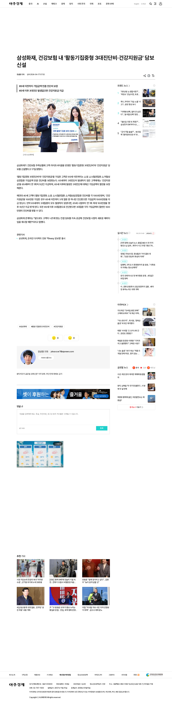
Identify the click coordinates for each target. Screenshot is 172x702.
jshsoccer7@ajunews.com (62, 351)
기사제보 (50, 675)
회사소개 (12, 675)
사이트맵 (124, 675)
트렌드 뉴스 (122, 85)
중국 (30, 4)
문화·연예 (110, 4)
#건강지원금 (58, 326)
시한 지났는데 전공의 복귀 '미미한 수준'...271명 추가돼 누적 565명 (30, 581)
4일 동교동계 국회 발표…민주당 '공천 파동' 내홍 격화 (30, 608)
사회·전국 (81, 4)
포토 (99, 4)
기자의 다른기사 (46, 358)
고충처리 (111, 675)
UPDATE (149, 233)
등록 (101, 428)
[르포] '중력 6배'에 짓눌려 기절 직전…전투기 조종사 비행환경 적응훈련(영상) (62, 581)
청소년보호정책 (83, 675)
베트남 (152, 368)
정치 (71, 4)
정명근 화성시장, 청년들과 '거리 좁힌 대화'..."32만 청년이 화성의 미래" (136, 255)
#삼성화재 (23, 326)
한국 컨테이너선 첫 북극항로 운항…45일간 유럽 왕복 (137, 277)
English (136, 4)
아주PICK (121, 304)
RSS (135, 675)
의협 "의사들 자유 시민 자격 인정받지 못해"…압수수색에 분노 (95, 608)
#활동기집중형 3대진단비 (40, 326)
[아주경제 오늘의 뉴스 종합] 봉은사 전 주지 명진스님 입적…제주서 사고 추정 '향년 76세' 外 (138, 244)
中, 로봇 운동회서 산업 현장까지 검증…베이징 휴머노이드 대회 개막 (137, 288)
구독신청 (24, 675)
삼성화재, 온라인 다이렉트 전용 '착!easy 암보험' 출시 (42, 238)
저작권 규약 (98, 675)
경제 (63, 4)
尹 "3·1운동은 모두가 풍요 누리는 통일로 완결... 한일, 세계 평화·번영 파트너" (62, 608)
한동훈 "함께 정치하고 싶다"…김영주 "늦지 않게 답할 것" (95, 581)
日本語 (143, 4)
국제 (91, 4)
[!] (154, 86)
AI (38, 4)
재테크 (54, 4)
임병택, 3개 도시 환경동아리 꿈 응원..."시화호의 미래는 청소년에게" (138, 266)
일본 (144, 368)
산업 (45, 4)
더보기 (129, 408)
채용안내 (37, 675)
